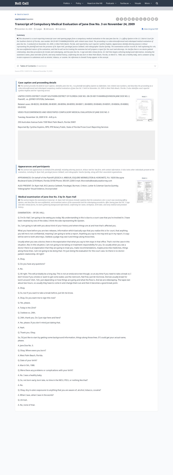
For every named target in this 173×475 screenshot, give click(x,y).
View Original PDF (151, 29)
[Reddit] (125, 19)
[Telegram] (148, 19)
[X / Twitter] (117, 19)
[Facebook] (121, 19)
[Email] (152, 19)
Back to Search (23, 14)
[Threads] (133, 19)
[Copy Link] (156, 19)
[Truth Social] (137, 19)
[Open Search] (157, 3)
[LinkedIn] (141, 19)
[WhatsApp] (144, 19)
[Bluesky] (129, 19)
